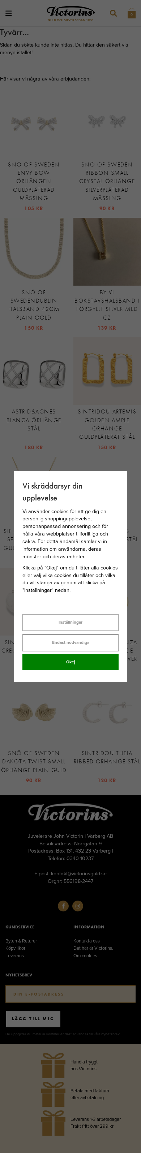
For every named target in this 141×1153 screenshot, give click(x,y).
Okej (70, 662)
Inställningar (70, 622)
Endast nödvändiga (70, 642)
